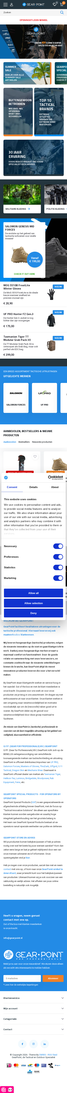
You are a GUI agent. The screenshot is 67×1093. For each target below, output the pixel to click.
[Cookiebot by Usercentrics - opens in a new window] (48, 477)
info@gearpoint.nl (13, 938)
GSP (34, 802)
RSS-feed (52, 1054)
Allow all (33, 593)
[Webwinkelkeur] (33, 1079)
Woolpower (43, 778)
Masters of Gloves (30, 766)
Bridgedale (30, 778)
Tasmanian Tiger (52, 774)
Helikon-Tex (9, 778)
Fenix (17, 782)
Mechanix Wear (35, 770)
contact (7, 869)
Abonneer (53, 978)
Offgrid (53, 766)
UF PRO (54, 762)
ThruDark (44, 766)
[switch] (58, 557)
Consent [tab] (12, 487)
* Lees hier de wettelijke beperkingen (20, 985)
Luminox (20, 778)
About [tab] (55, 487)
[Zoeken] (62, 12)
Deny (33, 613)
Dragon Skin (18, 770)
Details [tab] (33, 487)
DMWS (42, 1054)
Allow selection (33, 603)
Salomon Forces (11, 766)
